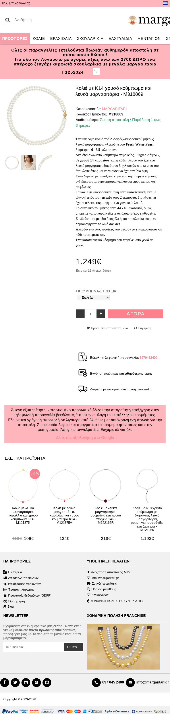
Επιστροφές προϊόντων (24, 583)
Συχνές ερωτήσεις (104, 583)
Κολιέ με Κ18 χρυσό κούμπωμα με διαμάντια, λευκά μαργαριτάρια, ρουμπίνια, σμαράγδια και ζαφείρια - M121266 (147, 519)
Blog (11, 606)
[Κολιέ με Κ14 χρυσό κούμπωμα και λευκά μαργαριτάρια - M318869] (36, 115)
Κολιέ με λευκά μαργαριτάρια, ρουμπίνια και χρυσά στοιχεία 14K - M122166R (106, 515)
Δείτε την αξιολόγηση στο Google (85, 437)
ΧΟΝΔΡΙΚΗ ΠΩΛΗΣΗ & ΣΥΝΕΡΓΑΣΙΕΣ (117, 601)
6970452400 (148, 357)
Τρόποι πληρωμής (21, 589)
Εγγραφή (73, 647)
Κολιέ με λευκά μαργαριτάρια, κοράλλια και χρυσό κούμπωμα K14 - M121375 (23, 515)
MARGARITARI (114, 109)
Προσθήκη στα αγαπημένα (109, 328)
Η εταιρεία (15, 572)
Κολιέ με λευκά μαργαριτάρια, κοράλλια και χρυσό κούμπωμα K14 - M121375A (64, 515)
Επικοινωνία (100, 595)
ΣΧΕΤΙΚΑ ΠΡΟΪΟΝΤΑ (24, 458)
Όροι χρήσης (17, 601)
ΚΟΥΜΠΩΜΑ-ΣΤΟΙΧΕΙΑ (97, 291)
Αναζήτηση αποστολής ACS (110, 572)
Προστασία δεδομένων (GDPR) (30, 595)
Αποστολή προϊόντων (23, 578)
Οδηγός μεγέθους (103, 589)
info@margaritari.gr (105, 578)
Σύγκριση (144, 328)
